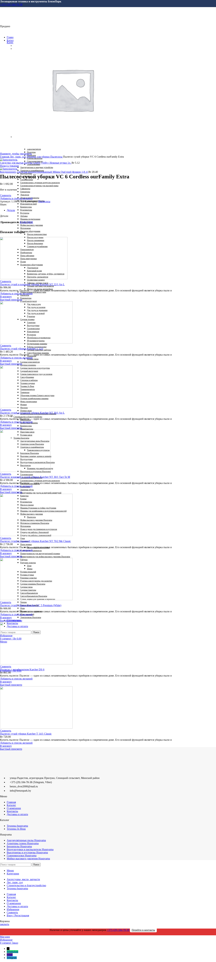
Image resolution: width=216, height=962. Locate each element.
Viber (10, 954)
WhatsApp (12, 951)
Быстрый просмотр (11, 299)
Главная (5, 156)
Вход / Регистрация (18, 915)
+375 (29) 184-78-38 (11, 4)
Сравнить (12, 912)
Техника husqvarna (17, 825)
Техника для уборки (38, 156)
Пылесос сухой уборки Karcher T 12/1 (21, 348)
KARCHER (26, 222)
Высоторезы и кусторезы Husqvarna (27, 852)
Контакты (12, 811)
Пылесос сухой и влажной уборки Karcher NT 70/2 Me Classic (35, 541)
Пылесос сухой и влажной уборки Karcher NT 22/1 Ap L (32, 284)
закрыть (4, 924)
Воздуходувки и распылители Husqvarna (30, 849)
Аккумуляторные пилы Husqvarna (26, 840)
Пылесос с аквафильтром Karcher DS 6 (22, 669)
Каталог (11, 805)
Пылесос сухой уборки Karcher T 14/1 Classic (26, 733)
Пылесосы (56, 156)
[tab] (106, 210)
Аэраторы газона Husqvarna (23, 843)
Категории (13, 42)
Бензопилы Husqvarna (19, 846)
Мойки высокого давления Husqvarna (28, 858)
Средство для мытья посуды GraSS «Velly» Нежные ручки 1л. (36, 162)
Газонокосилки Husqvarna (21, 855)
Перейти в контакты (143, 930)
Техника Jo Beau (16, 828)
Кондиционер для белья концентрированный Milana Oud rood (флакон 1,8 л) (44, 171)
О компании (14, 808)
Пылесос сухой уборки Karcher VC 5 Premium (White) (30, 605)
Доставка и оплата (17, 814)
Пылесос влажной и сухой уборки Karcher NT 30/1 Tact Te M (35, 477)
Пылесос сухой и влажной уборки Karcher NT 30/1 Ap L (32, 412)
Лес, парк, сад (18, 156)
